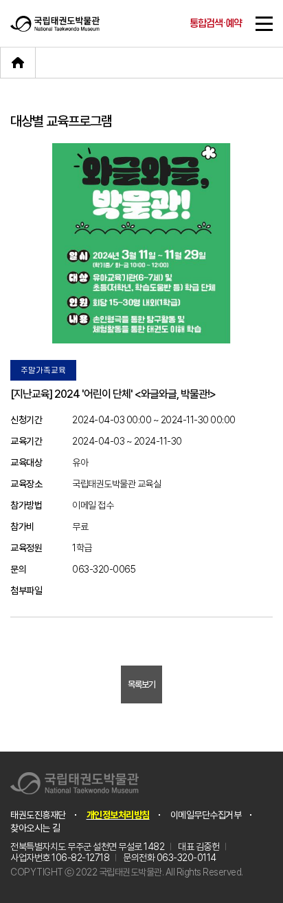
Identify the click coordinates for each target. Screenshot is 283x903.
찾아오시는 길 (35, 827)
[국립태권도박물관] (55, 23)
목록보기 (141, 684)
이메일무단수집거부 (206, 814)
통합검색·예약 (216, 24)
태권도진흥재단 (38, 814)
